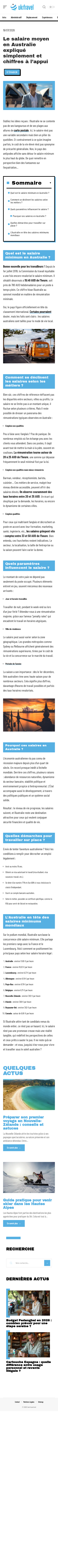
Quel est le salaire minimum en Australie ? (30, 192)
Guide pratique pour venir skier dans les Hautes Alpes (27, 1204)
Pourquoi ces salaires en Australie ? (29, 215)
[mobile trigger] (5, 7)
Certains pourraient (40, 311)
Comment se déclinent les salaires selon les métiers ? (29, 201)
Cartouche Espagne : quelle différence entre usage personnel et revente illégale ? (28, 1366)
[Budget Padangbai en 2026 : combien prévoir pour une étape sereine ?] (29, 1303)
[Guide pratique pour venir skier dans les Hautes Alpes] (29, 1177)
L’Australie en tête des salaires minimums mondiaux (30, 234)
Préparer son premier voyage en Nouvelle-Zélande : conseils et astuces (23, 1122)
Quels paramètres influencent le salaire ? (30, 209)
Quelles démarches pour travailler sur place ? (28, 224)
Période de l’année (13, 663)
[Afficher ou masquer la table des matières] (47, 183)
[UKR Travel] (22, 7)
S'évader (12, 72)
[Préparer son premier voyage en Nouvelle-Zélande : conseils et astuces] (29, 1094)
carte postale (21, 130)
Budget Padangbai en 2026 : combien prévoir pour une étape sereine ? (29, 1323)
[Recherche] (44, 7)
